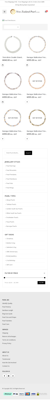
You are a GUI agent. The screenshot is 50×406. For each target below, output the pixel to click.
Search (28, 153)
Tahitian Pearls (11, 204)
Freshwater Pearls (12, 217)
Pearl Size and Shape (9, 317)
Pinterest (8, 376)
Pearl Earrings (10, 166)
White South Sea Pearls (13, 213)
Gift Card (9, 265)
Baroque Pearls (11, 226)
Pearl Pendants (11, 175)
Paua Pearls (10, 222)
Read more (27, 102)
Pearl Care (5, 324)
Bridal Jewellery (11, 256)
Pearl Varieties (7, 321)
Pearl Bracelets (11, 170)
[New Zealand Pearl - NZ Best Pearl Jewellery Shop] (25, 11)
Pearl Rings (10, 188)
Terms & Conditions (9, 340)
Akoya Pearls (10, 200)
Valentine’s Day (11, 247)
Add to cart (3, 65)
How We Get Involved (9, 362)
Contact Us (6, 366)
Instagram (13, 376)
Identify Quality (7, 303)
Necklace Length (7, 310)
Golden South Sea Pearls (14, 209)
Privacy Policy (6, 343)
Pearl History (6, 307)
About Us (5, 356)
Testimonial (6, 359)
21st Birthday (10, 260)
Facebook (4, 376)
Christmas (9, 239)
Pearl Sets (9, 183)
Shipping (5, 333)
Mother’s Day (10, 243)
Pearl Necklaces (11, 179)
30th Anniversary (11, 252)
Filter (41, 282)
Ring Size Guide (7, 314)
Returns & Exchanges (9, 336)
